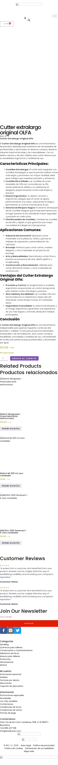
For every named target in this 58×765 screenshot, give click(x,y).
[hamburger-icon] (55, 16)
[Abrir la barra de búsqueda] (29, 20)
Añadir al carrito (24, 358)
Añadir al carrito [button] (11, 428)
